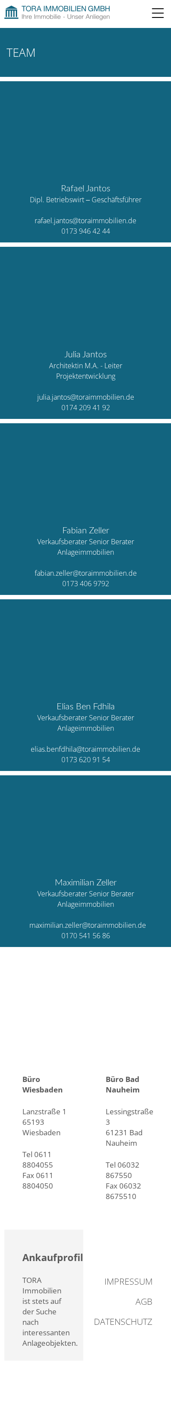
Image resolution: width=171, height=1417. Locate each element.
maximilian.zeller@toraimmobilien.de (87, 925)
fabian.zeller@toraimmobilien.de (86, 573)
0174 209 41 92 (85, 407)
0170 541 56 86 (85, 935)
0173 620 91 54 (85, 759)
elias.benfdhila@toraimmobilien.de (85, 749)
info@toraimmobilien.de (63, 1197)
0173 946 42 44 (85, 231)
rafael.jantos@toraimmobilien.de (85, 220)
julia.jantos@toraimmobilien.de (85, 397)
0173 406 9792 (85, 583)
